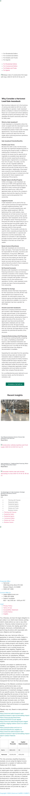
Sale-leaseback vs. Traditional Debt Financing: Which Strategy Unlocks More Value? (14, 464)
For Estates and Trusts (10, 58)
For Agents (6, 60)
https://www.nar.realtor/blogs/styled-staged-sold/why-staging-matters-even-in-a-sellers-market (14, 723)
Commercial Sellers (13, 506)
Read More (4, 440)
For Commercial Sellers (10, 55)
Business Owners (13, 510)
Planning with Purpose (14, 500)
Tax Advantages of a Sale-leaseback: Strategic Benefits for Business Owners (13, 492)
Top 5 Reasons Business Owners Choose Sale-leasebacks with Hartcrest (13, 437)
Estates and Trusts (13, 508)
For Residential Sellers (10, 53)
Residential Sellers (13, 502)
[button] (15, 62)
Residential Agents (13, 504)
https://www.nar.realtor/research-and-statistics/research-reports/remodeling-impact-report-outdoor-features (15, 733)
